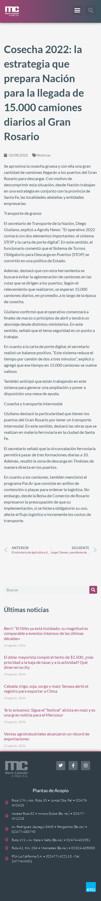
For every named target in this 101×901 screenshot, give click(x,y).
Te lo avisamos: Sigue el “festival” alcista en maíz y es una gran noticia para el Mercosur (49, 712)
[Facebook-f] (73, 765)
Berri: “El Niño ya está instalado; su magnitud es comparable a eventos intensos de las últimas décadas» (46, 633)
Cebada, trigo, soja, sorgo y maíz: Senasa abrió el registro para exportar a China (46, 688)
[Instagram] (85, 765)
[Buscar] (93, 590)
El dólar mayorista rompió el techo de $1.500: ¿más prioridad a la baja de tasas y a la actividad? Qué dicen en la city (48, 662)
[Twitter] (60, 765)
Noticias (44, 155)
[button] (77, 10)
